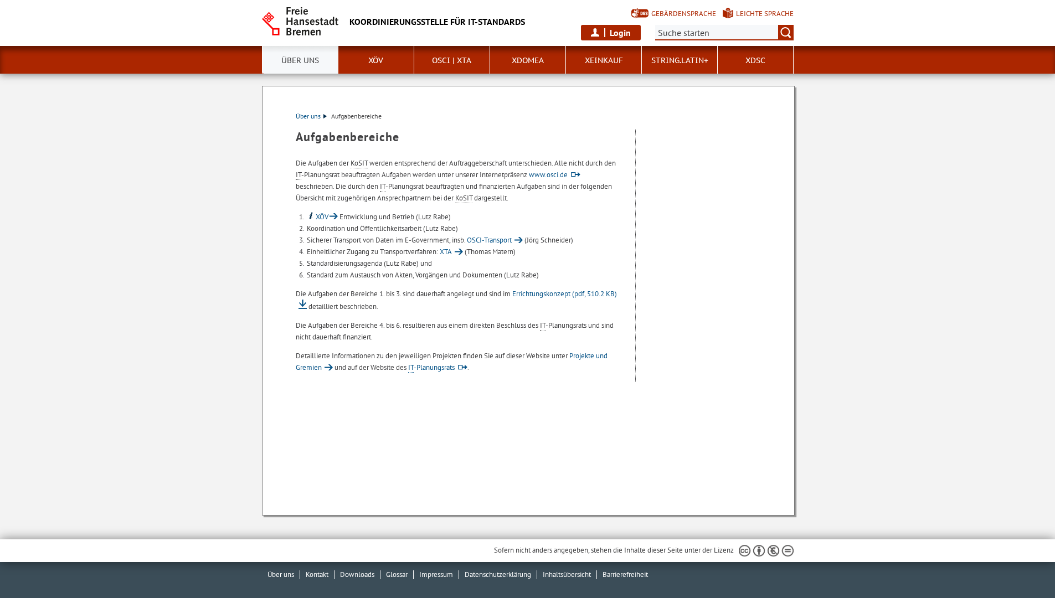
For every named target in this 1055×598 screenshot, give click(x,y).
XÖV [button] (375, 60)
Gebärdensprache (683, 13)
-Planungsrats (431, 367)
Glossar (397, 574)
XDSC (755, 60)
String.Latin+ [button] (679, 60)
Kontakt (317, 574)
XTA (446, 251)
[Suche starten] (786, 32)
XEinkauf (604, 60)
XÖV (322, 216)
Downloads (357, 574)
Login (620, 32)
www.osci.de (548, 174)
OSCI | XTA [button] (451, 60)
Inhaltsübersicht (567, 574)
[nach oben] (1020, 563)
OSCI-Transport (489, 240)
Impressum (436, 574)
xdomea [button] (528, 60)
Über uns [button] (300, 60)
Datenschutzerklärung (498, 574)
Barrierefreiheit (625, 574)
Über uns (308, 116)
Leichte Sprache (765, 13)
